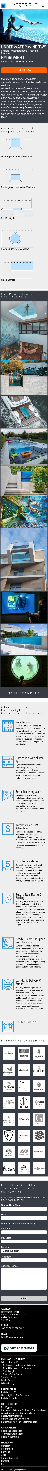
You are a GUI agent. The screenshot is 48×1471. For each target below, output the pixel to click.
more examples (24, 693)
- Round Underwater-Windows (16, 1368)
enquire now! (24, 70)
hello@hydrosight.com (12, 1337)
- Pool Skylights (9, 1371)
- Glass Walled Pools (11, 1374)
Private (6, 1223)
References (7, 1449)
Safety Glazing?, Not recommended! (19, 1422)
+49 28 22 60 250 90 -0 (12, 1328)
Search (4, 1464)
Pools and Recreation (11, 1431)
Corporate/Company (25, 1223)
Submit (24, 1298)
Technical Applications (12, 1434)
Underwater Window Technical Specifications (23, 1410)
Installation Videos (10, 1398)
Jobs (3, 1455)
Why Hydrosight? (9, 1362)
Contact (5, 1461)
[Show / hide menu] (43, 6)
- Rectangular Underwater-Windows (18, 1365)
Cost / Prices (7, 1380)
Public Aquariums (10, 1437)
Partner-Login (8, 1458)
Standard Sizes (8, 1377)
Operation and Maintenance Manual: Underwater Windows (18, 1414)
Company (5, 1446)
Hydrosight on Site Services (15, 1395)
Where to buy (7, 1383)
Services (5, 1452)
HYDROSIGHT (23, 5)
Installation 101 (8, 1392)
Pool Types (6, 1407)
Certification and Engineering (15, 1419)
